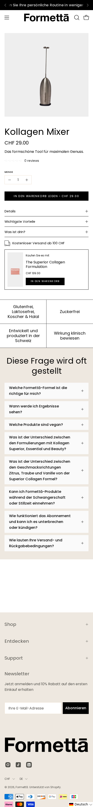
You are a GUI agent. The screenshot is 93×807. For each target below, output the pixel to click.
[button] (76, 17)
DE (21, 779)
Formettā (22, 787)
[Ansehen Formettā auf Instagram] (8, 764)
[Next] (88, 5)
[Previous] (5, 5)
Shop (10, 624)
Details (10, 211)
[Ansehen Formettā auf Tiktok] (18, 764)
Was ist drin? (15, 232)
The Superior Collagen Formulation (45, 264)
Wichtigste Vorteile (20, 221)
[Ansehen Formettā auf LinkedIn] (28, 764)
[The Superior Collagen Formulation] (15, 269)
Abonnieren (75, 708)
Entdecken (17, 641)
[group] (46, 5)
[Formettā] (46, 17)
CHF (7, 779)
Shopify (55, 787)
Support (14, 658)
